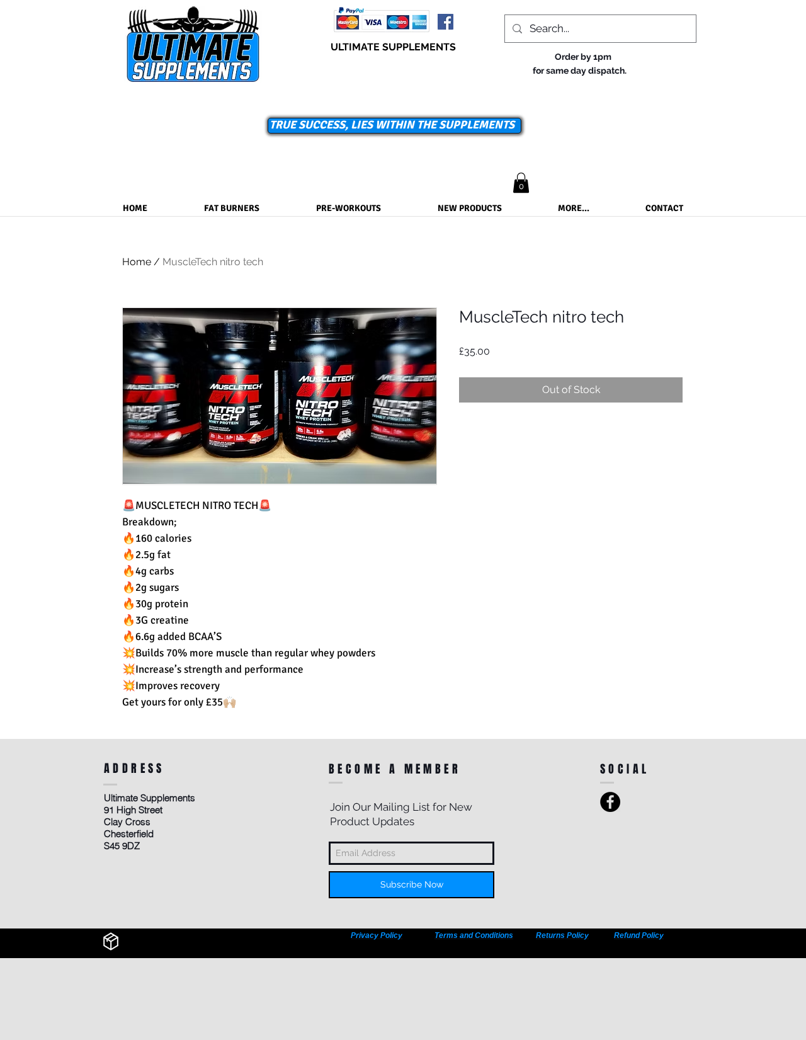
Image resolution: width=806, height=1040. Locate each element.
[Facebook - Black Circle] (610, 802)
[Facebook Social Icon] (445, 22)
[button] (521, 183)
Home (136, 262)
